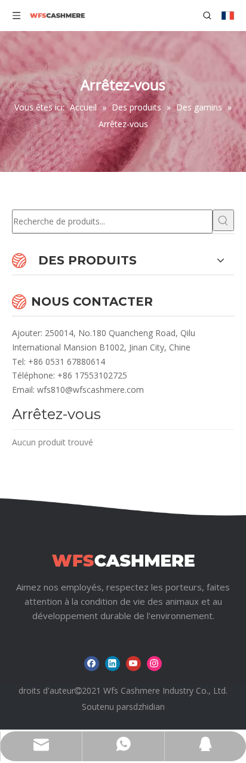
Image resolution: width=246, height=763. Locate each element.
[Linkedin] (112, 663)
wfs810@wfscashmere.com (90, 389)
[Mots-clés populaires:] (223, 220)
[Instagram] (154, 663)
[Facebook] (91, 663)
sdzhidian (147, 706)
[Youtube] (133, 663)
